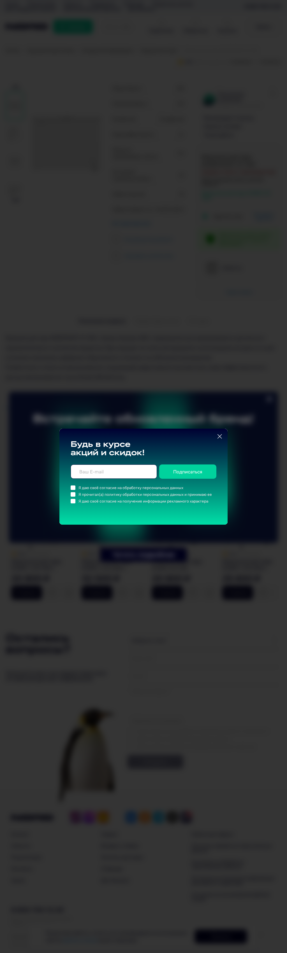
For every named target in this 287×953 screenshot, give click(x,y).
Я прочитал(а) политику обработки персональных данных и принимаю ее (145, 494)
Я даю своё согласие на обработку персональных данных (130, 487)
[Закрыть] (219, 436)
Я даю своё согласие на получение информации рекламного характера (143, 501)
